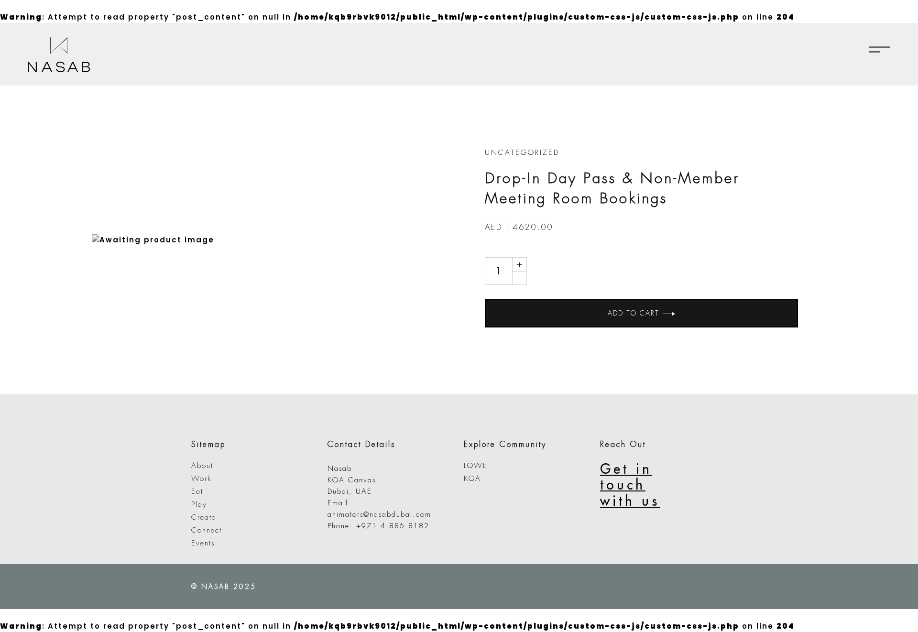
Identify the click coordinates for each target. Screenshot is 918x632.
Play (199, 504)
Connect (206, 530)
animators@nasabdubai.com (379, 514)
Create (203, 517)
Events (203, 543)
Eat (197, 491)
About (202, 465)
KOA (472, 478)
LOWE (476, 465)
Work (201, 478)
